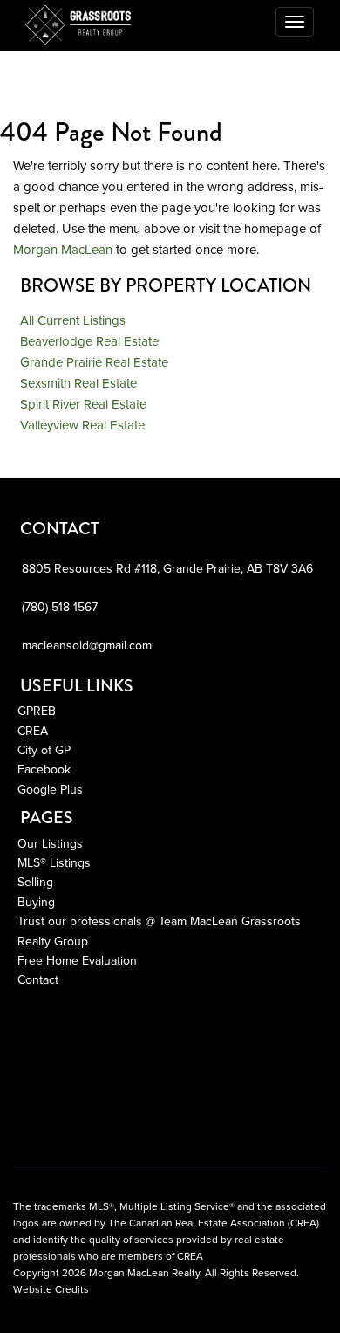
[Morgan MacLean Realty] (78, 22)
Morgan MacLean (62, 249)
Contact (37, 980)
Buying (36, 902)
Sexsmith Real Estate (78, 383)
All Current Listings (73, 320)
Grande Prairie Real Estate (94, 362)
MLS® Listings (54, 863)
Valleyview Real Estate (82, 425)
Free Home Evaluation (77, 961)
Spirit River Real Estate (83, 404)
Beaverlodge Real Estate (89, 341)
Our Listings (50, 844)
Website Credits (51, 1289)
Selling (35, 882)
